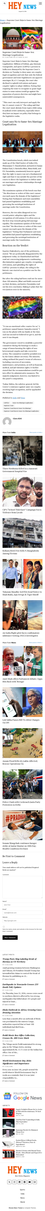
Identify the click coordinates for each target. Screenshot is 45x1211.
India (15, 398)
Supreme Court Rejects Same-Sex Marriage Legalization (21, 411)
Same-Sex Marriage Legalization (23, 403)
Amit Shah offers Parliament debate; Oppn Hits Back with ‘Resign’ (22, 680)
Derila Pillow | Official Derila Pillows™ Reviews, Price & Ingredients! (26, 1142)
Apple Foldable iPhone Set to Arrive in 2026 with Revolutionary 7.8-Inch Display (29, 1111)
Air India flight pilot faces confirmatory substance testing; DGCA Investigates (21, 634)
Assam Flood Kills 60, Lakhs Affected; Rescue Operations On (20, 762)
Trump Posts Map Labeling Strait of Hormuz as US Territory (19, 960)
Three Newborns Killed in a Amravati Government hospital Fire (20, 470)
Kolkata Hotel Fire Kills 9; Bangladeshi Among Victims (21, 552)
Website (5, 917)
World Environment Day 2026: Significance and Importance (17, 1062)
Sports (22, 1189)
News (23, 398)
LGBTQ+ (6, 403)
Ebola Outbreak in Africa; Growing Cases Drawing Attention (22, 1011)
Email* (5, 909)
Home (2, 20)
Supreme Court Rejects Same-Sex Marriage (17, 408)
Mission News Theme (15, 1208)
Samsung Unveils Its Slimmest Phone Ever (27, 1131)
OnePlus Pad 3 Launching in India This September (28, 1121)
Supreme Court (8, 405)
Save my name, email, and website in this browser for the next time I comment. (22, 930)
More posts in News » (35, 642)
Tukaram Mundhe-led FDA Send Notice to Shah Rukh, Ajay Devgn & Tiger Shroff (22, 593)
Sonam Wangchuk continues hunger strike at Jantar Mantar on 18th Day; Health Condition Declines (20, 846)
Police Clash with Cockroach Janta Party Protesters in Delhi (21, 803)
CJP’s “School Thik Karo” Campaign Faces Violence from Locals (22, 511)
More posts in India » (36, 432)
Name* (5, 901)
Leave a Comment (9, 979)
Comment (6, 874)
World (22, 1202)
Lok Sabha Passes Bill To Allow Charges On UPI (21, 721)
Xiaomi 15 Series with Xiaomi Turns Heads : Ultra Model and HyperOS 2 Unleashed (29, 1153)
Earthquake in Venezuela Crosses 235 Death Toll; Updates (20, 985)
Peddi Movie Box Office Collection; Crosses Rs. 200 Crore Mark (19, 1036)
